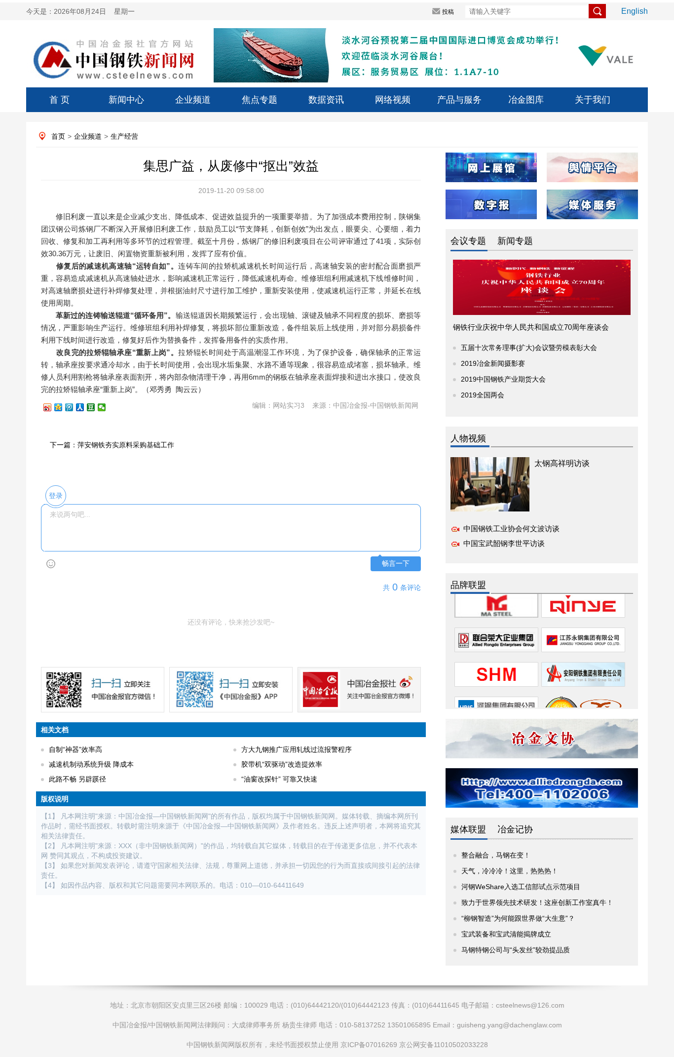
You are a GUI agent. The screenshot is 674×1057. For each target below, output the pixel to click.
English (634, 11)
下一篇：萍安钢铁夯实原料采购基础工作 (112, 445)
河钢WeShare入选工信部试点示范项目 (520, 887)
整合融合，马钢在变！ (495, 855)
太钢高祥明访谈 (562, 463)
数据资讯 (326, 100)
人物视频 (468, 438)
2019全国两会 (482, 395)
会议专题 (468, 241)
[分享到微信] (106, 407)
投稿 (448, 11)
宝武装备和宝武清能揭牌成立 (506, 934)
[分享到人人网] (84, 407)
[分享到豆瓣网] (95, 407)
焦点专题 (259, 100)
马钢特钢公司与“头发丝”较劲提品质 (515, 950)
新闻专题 (515, 241)
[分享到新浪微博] (51, 407)
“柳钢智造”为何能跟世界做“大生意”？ (518, 918)
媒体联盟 (468, 829)
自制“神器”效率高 (75, 749)
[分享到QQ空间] (62, 407)
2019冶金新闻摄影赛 (493, 363)
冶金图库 (526, 100)
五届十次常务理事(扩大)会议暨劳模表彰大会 (529, 348)
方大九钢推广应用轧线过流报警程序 (296, 749)
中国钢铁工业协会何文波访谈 (511, 528)
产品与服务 (459, 100)
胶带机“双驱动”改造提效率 (281, 764)
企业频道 (193, 100)
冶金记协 (515, 829)
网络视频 (393, 100)
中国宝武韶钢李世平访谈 (504, 543)
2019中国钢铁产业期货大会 (503, 379)
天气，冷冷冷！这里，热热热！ (509, 871)
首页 (58, 136)
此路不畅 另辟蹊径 (77, 779)
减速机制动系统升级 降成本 (91, 764)
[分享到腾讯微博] (73, 407)
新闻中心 (126, 100)
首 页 (59, 100)
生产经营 (124, 136)
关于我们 (592, 100)
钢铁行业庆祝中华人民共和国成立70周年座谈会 (531, 327)
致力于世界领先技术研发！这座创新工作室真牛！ (537, 902)
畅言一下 (396, 563)
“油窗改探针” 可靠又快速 (279, 779)
